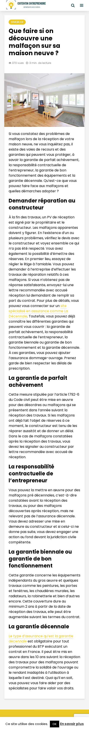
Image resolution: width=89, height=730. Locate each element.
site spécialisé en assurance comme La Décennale (38, 311)
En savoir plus (72, 724)
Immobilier (17, 22)
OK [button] (54, 724)
